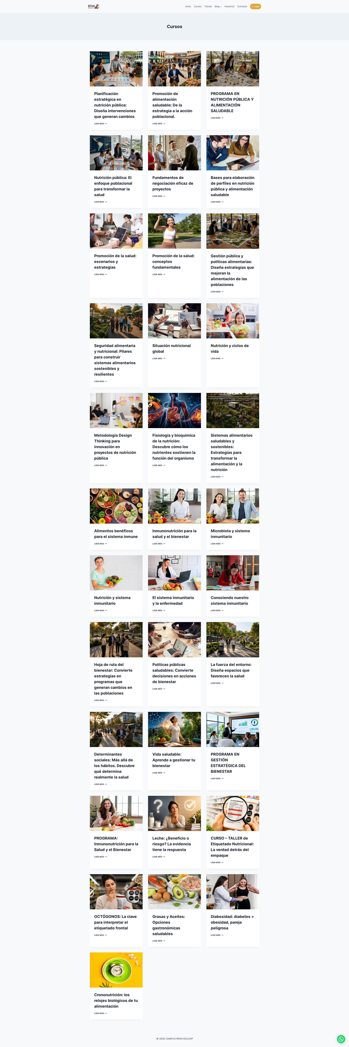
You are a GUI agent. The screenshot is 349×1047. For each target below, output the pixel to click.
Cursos (197, 6)
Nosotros (229, 6)
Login (257, 6)
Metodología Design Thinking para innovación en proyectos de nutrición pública (115, 447)
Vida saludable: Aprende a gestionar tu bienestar (173, 760)
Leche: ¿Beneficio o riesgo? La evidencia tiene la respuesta (171, 844)
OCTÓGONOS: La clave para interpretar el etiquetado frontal (115, 922)
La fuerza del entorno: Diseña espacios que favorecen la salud (231, 670)
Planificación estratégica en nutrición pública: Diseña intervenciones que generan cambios (115, 105)
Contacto (242, 6)
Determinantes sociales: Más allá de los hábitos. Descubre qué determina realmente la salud (114, 765)
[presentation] (116, 68)
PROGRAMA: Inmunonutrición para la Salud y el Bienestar (116, 844)
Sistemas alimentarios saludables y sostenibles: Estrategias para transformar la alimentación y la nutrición (231, 452)
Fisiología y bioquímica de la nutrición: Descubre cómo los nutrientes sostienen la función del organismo (173, 447)
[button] (341, 1039)
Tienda (208, 6)
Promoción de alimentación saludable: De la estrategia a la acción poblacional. (172, 105)
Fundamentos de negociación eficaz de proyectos (172, 183)
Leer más (100, 124)
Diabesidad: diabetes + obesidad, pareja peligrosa (232, 922)
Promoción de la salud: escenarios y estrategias (115, 262)
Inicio (188, 6)
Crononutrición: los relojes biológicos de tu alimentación (116, 1000)
